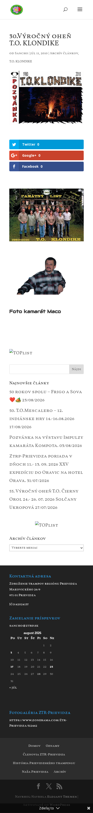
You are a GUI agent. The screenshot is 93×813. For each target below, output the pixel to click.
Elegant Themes (62, 797)
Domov (34, 746)
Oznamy (52, 746)
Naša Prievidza (35, 772)
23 (51, 667)
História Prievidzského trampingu (44, 763)
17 (11, 667)
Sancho (21, 53)
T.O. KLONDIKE (20, 61)
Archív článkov (64, 53)
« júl (13, 687)
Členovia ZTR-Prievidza (44, 754)
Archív (60, 772)
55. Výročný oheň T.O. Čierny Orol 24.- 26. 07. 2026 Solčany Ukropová (43, 499)
